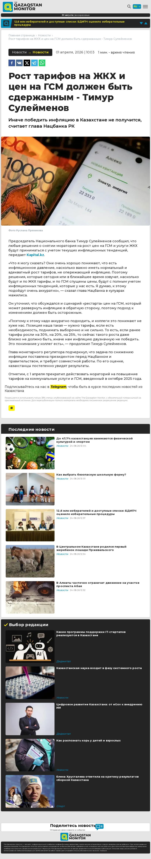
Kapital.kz (35, 255)
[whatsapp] (42, 63)
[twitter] (27, 63)
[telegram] (34, 63)
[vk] (19, 63)
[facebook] (11, 63)
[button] (145, 6)
